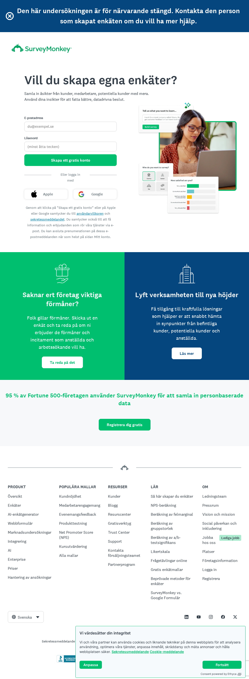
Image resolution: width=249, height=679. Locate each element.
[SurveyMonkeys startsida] (42, 48)
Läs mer (187, 353)
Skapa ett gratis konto (70, 160)
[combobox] (26, 617)
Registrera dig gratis (124, 424)
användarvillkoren (90, 213)
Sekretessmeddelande (130, 652)
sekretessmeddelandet (47, 219)
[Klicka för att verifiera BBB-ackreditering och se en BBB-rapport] (67, 661)
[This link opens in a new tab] (186, 617)
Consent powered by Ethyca (218, 674)
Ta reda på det (62, 362)
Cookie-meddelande (167, 652)
